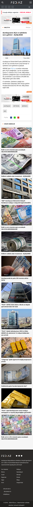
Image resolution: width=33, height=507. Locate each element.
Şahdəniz (25, 106)
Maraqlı (19, 474)
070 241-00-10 (6, 489)
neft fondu (16, 106)
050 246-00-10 (7, 491)
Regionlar (3, 477)
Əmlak (18, 477)
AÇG (5, 111)
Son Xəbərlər (4, 469)
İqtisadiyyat (20, 472)
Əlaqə (18, 480)
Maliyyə (19, 469)
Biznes (3, 472)
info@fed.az (6, 494)
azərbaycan (7, 106)
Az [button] (30, 7)
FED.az (13, 68)
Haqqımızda (20, 482)
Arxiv (2, 482)
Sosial (2, 474)
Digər (2, 480)
